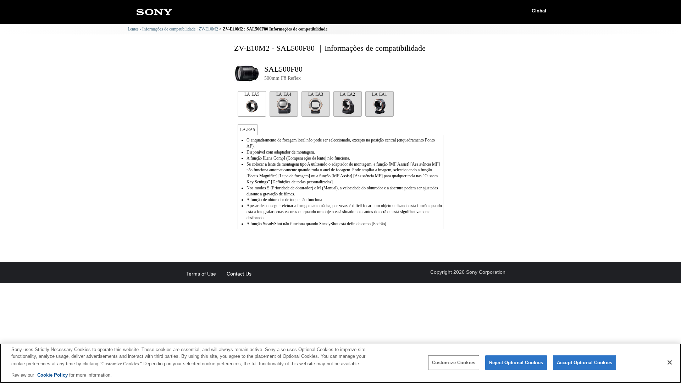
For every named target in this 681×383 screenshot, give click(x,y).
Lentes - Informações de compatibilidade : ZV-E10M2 (173, 29)
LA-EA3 (315, 94)
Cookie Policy (53, 374)
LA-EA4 (283, 94)
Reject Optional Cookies (516, 362)
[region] (340, 363)
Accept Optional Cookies (584, 362)
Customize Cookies (453, 362)
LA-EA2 (347, 94)
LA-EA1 (379, 94)
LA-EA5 (251, 94)
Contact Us (239, 273)
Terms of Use (201, 273)
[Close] (669, 362)
